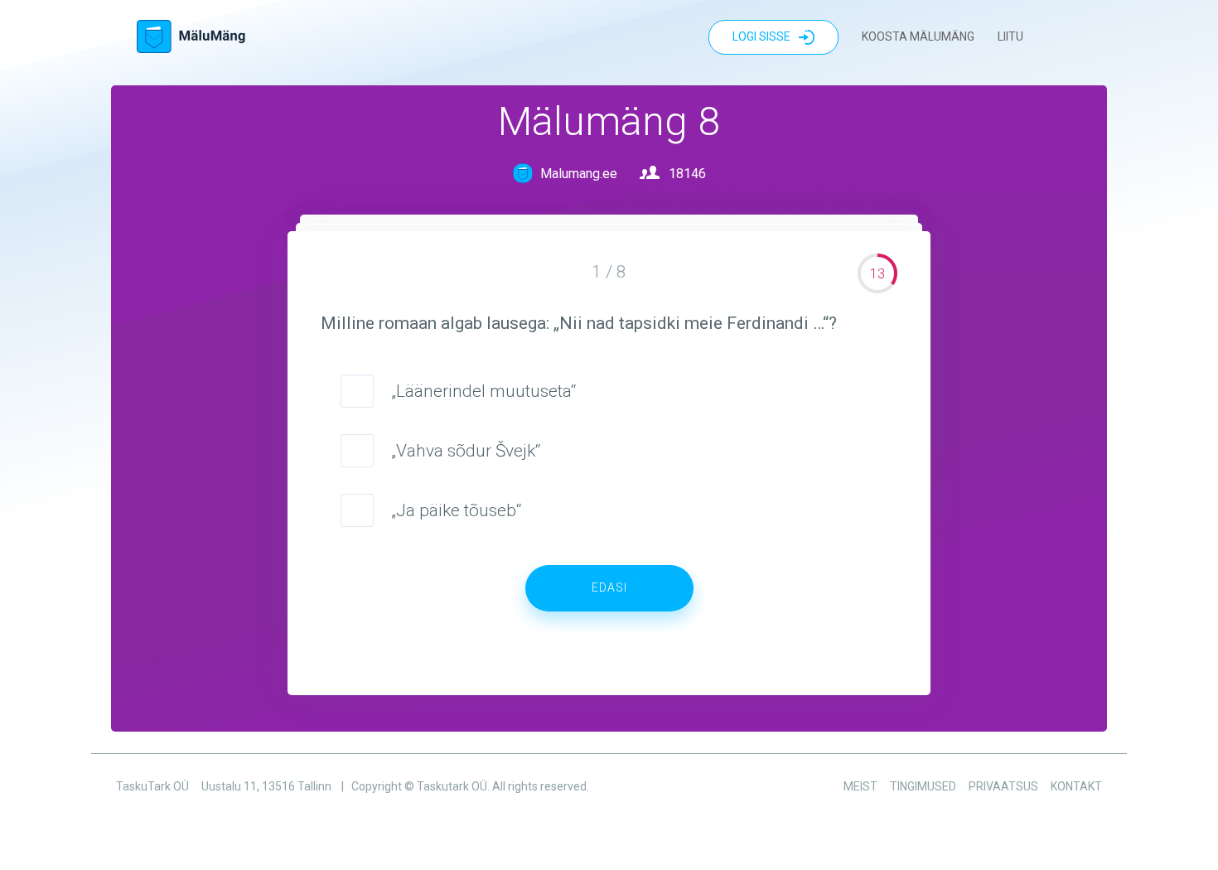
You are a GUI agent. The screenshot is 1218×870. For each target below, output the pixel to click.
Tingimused (923, 786)
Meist (860, 786)
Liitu (1010, 36)
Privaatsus (1003, 786)
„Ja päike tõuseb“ (456, 510)
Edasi (609, 587)
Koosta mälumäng (918, 36)
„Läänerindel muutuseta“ (483, 391)
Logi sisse (761, 36)
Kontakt (1076, 786)
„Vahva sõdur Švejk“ (465, 451)
